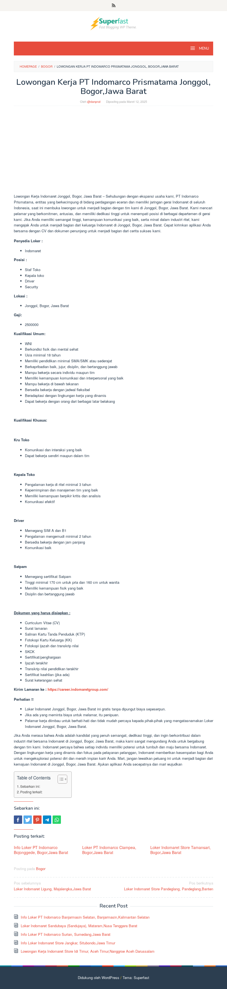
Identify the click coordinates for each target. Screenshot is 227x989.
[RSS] (114, 5)
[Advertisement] (113, 152)
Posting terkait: (31, 791)
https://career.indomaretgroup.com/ (78, 689)
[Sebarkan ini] (18, 819)
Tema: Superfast (136, 977)
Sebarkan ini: (30, 786)
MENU (203, 48)
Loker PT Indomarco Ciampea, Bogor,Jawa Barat (109, 850)
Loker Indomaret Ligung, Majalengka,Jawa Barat (52, 885)
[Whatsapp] (57, 819)
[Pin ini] (37, 819)
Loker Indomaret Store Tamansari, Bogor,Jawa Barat (180, 850)
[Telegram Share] (47, 819)
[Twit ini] (28, 819)
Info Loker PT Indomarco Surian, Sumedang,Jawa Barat (65, 934)
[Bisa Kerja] (113, 23)
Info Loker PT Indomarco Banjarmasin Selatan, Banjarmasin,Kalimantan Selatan (85, 917)
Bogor (40, 868)
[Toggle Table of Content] (59, 779)
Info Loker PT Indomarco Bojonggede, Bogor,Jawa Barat (41, 850)
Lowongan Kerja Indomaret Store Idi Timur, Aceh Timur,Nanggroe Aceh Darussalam (87, 951)
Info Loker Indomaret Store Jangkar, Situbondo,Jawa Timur (68, 942)
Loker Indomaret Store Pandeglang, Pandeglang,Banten (168, 885)
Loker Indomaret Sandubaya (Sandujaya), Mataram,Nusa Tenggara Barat (79, 925)
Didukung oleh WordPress (98, 977)
